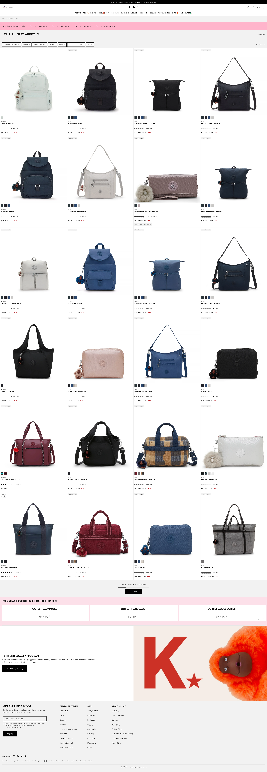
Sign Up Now (145, 402)
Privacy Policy (150, 394)
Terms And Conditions (147, 396)
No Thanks (162, 402)
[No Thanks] (168, 366)
